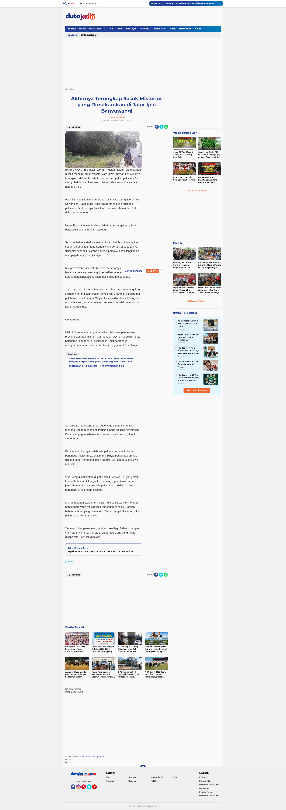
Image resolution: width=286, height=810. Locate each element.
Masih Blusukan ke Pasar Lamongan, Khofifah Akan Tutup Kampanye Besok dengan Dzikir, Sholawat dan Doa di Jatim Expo (209, 290)
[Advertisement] (166, 16)
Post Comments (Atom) (92, 756)
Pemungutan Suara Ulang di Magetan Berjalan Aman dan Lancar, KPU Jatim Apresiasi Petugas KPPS (184, 265)
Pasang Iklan (205, 781)
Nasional (144, 28)
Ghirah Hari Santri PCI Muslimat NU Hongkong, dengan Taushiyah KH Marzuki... (209, 154)
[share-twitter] (161, 127)
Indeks (72, 28)
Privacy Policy (205, 792)
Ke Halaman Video (196, 191)
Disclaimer (204, 788)
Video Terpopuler (185, 132)
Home (71, 3)
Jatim (119, 28)
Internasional (89, 35)
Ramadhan (185, 28)
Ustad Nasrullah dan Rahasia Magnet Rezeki (188, 364)
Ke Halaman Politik (196, 301)
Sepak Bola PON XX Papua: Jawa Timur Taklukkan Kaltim (100, 551)
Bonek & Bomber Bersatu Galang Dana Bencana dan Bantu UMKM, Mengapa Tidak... (209, 180)
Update (153, 271)
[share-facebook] (157, 127)
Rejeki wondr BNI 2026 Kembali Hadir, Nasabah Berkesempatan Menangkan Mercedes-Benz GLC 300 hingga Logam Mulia (189, 337)
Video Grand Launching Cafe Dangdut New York (184, 178)
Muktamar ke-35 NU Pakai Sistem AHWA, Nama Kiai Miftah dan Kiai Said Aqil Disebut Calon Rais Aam (189, 378)
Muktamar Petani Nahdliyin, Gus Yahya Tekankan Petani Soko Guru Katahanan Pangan (189, 351)
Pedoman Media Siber (209, 785)
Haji (111, 28)
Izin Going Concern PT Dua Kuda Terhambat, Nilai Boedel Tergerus (184, 3)
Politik (172, 28)
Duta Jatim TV (97, 28)
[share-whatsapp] (166, 127)
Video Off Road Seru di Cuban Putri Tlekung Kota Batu (183, 154)
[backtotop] (143, 767)
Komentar (75, 127)
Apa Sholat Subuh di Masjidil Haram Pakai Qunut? (188, 323)
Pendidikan (159, 28)
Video (198, 28)
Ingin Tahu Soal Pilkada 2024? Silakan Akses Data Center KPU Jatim (183, 290)
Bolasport (132, 777)
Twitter (90, 790)
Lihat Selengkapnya (196, 390)
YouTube (96, 790)
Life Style (131, 28)
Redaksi (202, 777)
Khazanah (110, 781)
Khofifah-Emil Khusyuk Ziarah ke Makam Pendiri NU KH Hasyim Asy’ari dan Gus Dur (209, 265)
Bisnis (82, 28)
